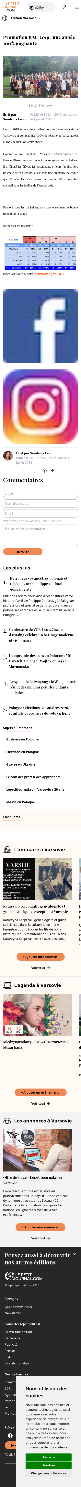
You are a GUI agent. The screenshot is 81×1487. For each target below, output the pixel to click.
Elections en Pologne (22, 752)
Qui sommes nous (18, 1307)
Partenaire (12, 1338)
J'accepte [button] (48, 1457)
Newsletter (13, 1313)
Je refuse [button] (48, 1465)
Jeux (8, 1407)
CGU (8, 1357)
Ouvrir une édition (18, 1332)
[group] (50, 6)
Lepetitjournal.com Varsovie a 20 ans (35, 789)
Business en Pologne (22, 739)
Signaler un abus (17, 1363)
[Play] (50, 7)
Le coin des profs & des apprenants (33, 777)
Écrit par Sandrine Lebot (15, 116)
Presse (10, 1351)
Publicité (11, 1344)
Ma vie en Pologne (20, 802)
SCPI (8, 1388)
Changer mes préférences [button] (48, 1473)
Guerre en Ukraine (20, 764)
